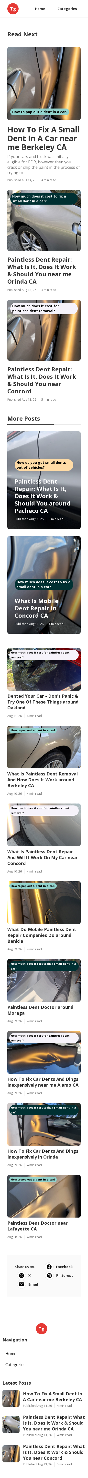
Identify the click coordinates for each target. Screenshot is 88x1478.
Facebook (64, 1266)
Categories (67, 8)
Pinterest (64, 1275)
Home (40, 8)
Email (33, 1284)
